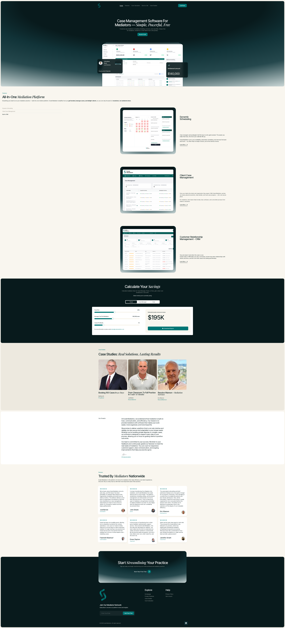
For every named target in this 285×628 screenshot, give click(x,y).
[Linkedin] (186, 623)
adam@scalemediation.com (117, 329)
